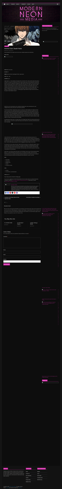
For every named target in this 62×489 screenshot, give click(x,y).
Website (4, 259)
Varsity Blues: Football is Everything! (32, 197)
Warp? (33, 4)
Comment (5, 236)
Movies (17, 4)
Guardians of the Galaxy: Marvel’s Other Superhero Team (12, 198)
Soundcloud (44, 29)
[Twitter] (12, 193)
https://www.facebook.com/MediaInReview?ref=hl (20, 180)
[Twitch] (17, 193)
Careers (27, 477)
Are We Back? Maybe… (20, 223)
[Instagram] (8, 193)
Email (4, 254)
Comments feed (39, 477)
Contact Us (27, 473)
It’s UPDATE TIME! (8, 222)
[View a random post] (57, 4)
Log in (38, 473)
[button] (9, 4)
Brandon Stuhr (11, 50)
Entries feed (39, 475)
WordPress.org (39, 479)
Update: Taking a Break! (34, 223)
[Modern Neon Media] (4, 4)
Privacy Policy (28, 479)
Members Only (28, 481)
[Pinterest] (10, 193)
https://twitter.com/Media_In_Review (11, 181)
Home (27, 471)
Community (23, 4)
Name (4, 249)
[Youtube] (15, 193)
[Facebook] (6, 193)
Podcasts (13, 4)
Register (38, 471)
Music (7, 4)
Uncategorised (7, 46)
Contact (28, 4)
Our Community (28, 475)
